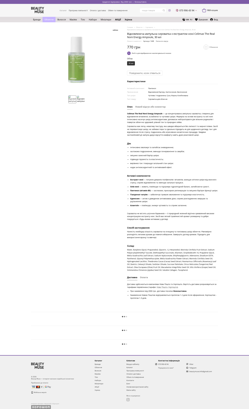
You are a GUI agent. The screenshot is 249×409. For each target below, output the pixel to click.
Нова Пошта (162, 287)
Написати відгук (162, 41)
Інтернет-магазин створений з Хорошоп (45, 404)
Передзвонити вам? (166, 368)
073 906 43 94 (186, 10)
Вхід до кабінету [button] (132, 364)
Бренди (37, 19)
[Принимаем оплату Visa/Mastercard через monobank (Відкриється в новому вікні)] (41, 387)
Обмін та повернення (117, 10)
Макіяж (73, 19)
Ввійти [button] (134, 53)
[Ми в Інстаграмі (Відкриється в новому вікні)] (169, 10)
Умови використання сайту (137, 387)
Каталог (63, 10)
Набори (93, 19)
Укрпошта (172, 287)
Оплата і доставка (98, 10)
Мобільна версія (39, 392)
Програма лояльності (78, 10)
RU (191, 19)
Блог (128, 383)
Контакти (130, 380)
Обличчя (49, 19)
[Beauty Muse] (37, 366)
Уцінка (128, 19)
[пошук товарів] (164, 10)
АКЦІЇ (118, 19)
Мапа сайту (131, 390)
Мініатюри (106, 19)
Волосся (61, 19)
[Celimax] (115, 30)
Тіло (83, 19)
